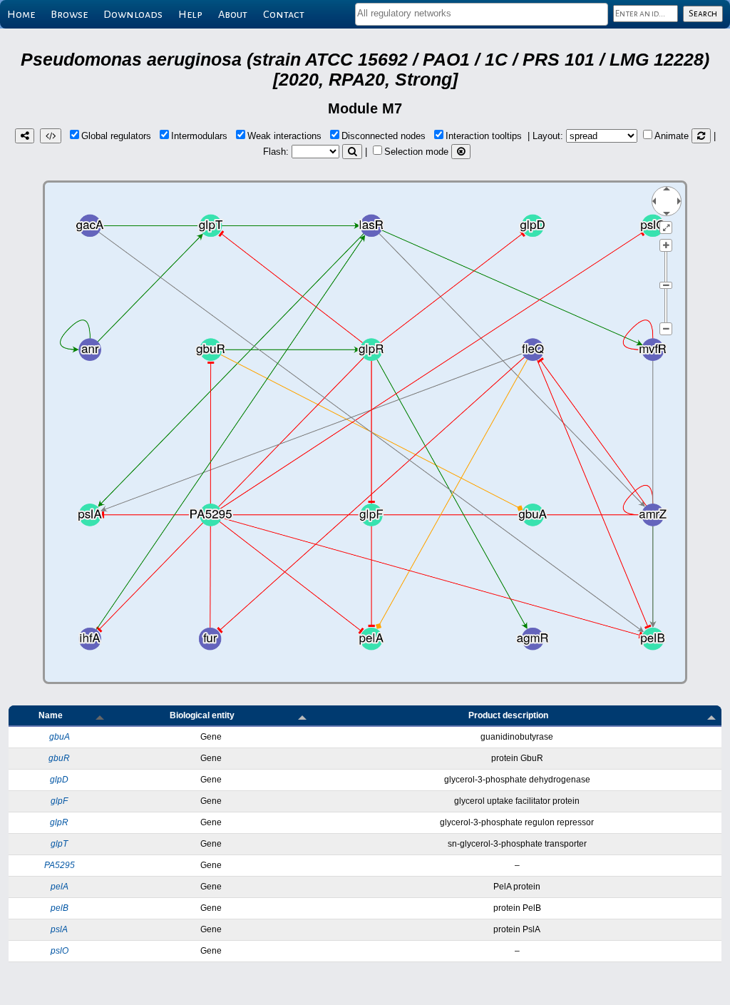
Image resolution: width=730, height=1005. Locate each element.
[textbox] (481, 13)
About (232, 14)
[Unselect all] (461, 151)
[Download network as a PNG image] (24, 135)
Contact (283, 14)
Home (21, 14)
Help (190, 14)
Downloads (133, 14)
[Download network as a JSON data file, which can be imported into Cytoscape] (50, 135)
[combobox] (481, 14)
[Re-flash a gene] (352, 151)
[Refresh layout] (701, 135)
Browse (69, 14)
